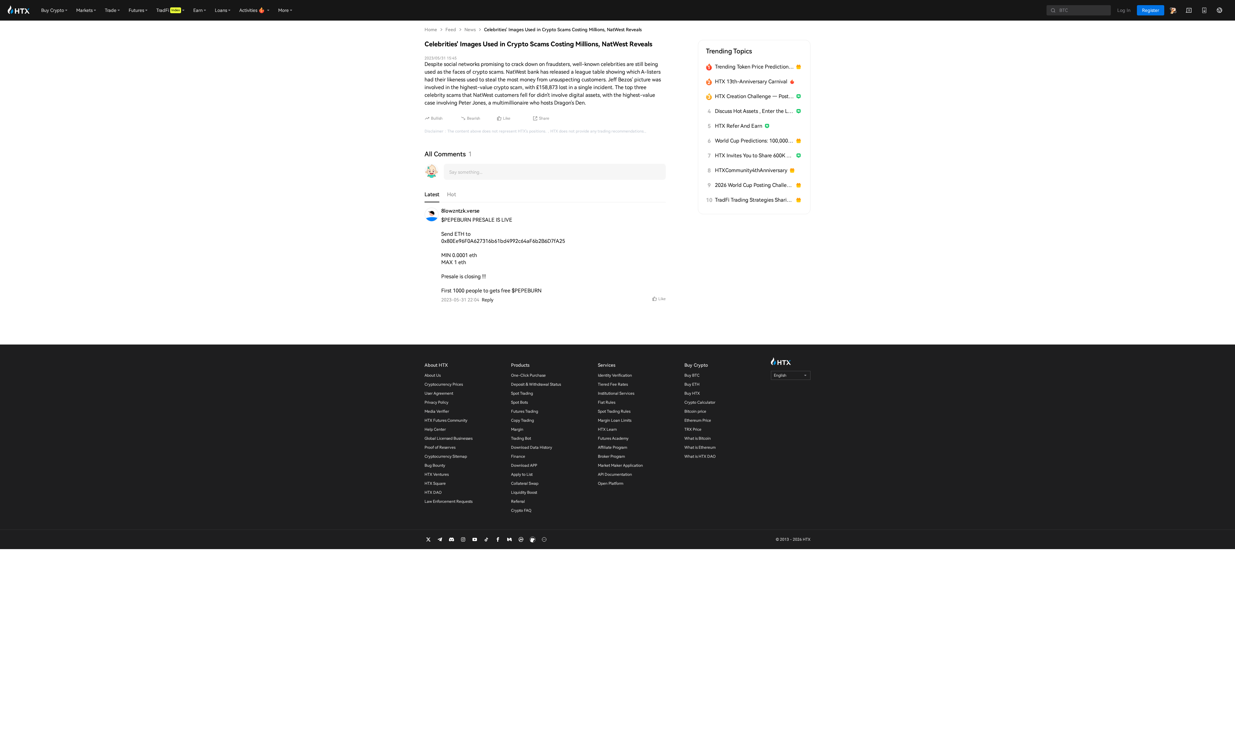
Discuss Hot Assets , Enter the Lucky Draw (754, 111)
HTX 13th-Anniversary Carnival (751, 81)
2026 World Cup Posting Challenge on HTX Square (754, 185)
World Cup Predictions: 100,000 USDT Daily (754, 141)
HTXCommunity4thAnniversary (751, 170)
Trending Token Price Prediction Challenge (754, 67)
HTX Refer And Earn (738, 126)
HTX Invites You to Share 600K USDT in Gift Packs (754, 155)
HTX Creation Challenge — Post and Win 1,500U (754, 96)
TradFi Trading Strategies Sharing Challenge (754, 200)
